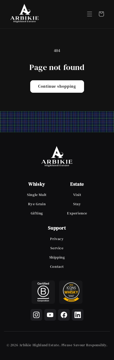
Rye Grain (37, 204)
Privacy (57, 238)
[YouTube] (50, 315)
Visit (77, 194)
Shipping (57, 257)
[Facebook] (64, 315)
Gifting (37, 213)
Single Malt (37, 194)
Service (56, 248)
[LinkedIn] (78, 315)
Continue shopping (57, 86)
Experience (77, 213)
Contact (57, 266)
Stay (77, 204)
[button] (89, 14)
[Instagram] (36, 315)
